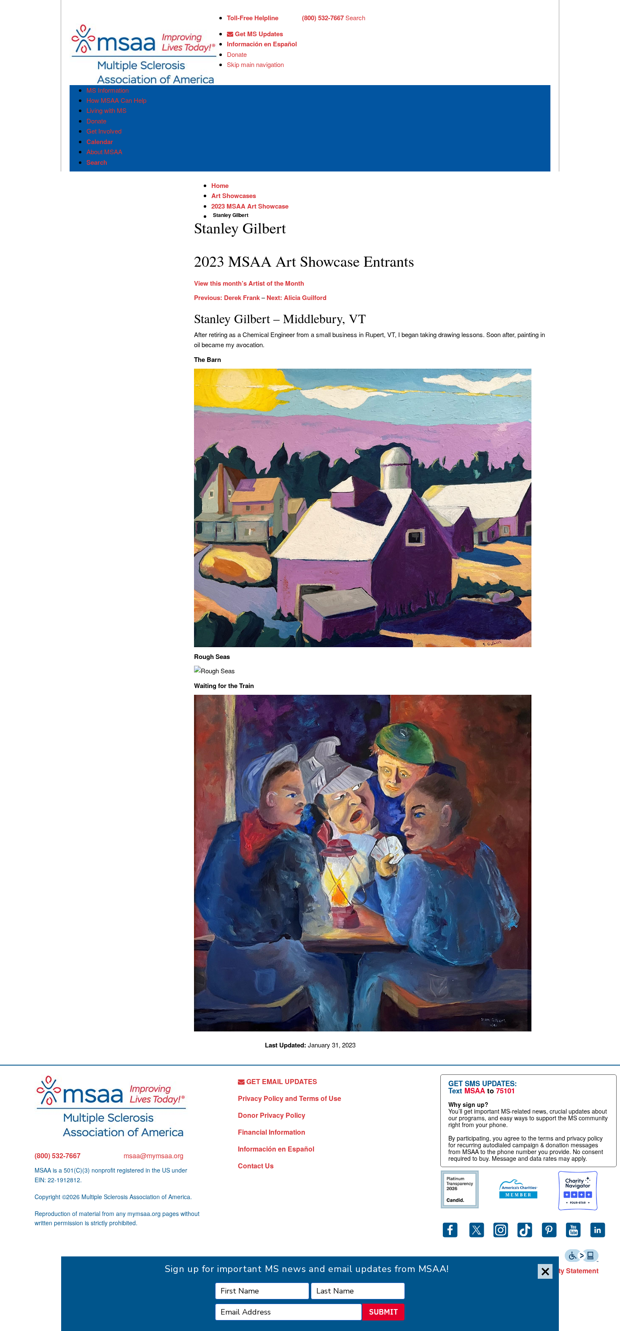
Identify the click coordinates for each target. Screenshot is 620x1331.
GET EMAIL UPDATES (281, 1081)
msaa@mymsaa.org (153, 1155)
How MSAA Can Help (116, 100)
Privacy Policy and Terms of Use (289, 1098)
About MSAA (104, 151)
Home (220, 185)
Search (355, 17)
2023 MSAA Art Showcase (249, 206)
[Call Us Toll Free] (290, 18)
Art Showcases (233, 195)
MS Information (107, 90)
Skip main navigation (255, 64)
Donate (237, 54)
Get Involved (103, 130)
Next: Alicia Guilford (296, 297)
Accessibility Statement (560, 1270)
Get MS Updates (258, 33)
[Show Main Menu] (77, 16)
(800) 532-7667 (58, 1155)
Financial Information (271, 1132)
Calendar (99, 141)
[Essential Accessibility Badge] (581, 1254)
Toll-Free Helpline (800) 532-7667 (285, 17)
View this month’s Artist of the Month (249, 283)
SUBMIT (383, 1312)
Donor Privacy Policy (271, 1115)
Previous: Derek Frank (227, 297)
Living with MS (106, 110)
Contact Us (256, 1165)
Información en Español (262, 43)
